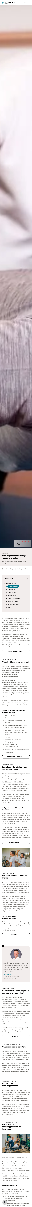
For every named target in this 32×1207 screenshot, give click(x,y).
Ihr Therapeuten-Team (13, 604)
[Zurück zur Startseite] (8, 2)
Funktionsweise (11, 589)
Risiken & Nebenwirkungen (14, 598)
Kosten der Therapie (13, 601)
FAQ (9, 607)
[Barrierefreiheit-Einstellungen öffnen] (4, 1202)
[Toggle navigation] (29, 2)
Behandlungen (10, 569)
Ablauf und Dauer (12, 592)
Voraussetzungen (12, 595)
